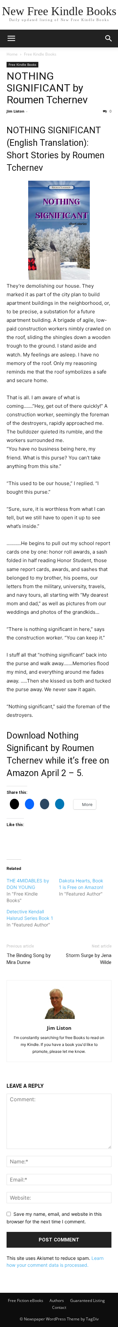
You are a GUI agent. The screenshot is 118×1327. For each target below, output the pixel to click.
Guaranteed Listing (87, 1300)
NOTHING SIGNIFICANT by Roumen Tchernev (47, 88)
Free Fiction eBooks (25, 1300)
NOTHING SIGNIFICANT (54, 130)
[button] (11, 38)
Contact (59, 1307)
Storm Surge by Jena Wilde (88, 958)
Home (12, 54)
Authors (56, 1300)
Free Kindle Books (40, 54)
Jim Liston (15, 111)
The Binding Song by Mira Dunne (28, 958)
